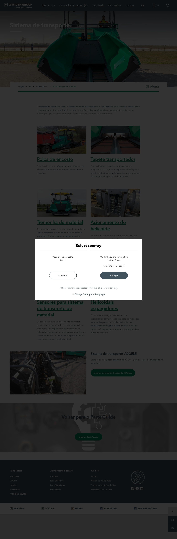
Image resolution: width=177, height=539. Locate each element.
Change (114, 275)
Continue (62, 275)
